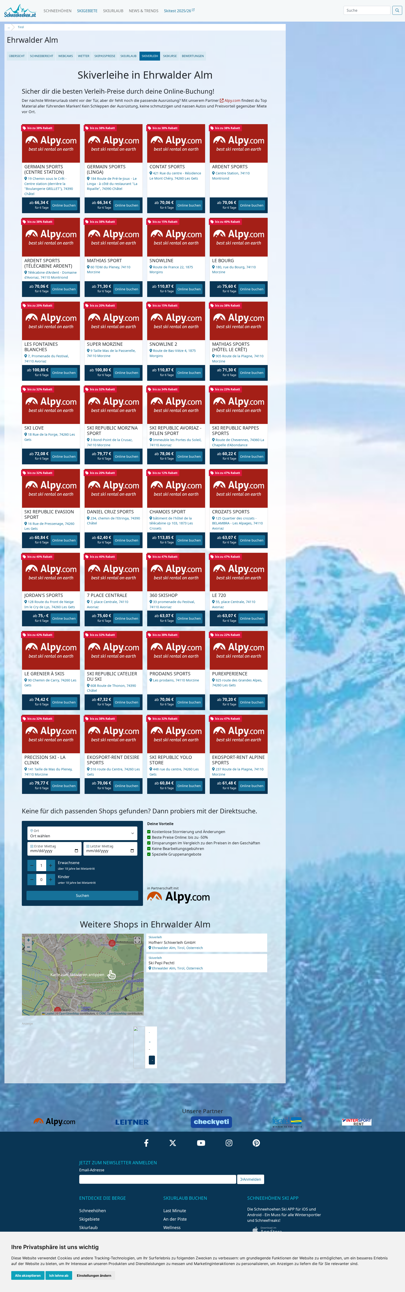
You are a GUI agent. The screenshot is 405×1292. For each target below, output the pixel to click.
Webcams (65, 56)
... (9, 27)
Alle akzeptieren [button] (28, 1275)
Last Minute (174, 1210)
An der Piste (175, 1219)
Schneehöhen (57, 10)
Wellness (171, 1227)
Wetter (83, 56)
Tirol (21, 27)
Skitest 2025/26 (178, 10)
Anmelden (252, 1179)
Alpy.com (232, 100)
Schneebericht (41, 56)
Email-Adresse (91, 1170)
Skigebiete (87, 10)
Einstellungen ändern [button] (94, 1275)
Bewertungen (193, 56)
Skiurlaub (113, 10)
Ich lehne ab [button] (58, 1275)
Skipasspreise (104, 56)
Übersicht (17, 56)
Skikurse (170, 56)
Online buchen (64, 205)
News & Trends (143, 10)
